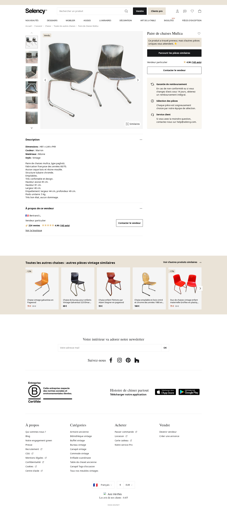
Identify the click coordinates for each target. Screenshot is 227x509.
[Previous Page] (45, 80)
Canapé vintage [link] (78, 449)
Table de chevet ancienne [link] (83, 462)
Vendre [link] (140, 11)
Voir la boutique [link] (33, 230)
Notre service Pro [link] (123, 444)
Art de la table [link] (148, 20)
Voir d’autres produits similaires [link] (180, 262)
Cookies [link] (31, 466)
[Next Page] (137, 80)
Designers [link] (52, 20)
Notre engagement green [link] (38, 440)
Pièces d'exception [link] (192, 20)
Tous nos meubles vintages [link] (84, 470)
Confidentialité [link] (34, 462)
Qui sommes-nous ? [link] (35, 431)
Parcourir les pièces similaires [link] (174, 52)
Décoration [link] (126, 20)
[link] (36, 11)
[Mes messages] (185, 11)
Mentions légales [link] (36, 457)
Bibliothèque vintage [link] (81, 436)
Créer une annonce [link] (169, 436)
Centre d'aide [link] (34, 470)
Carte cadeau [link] (123, 440)
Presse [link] (28, 444)
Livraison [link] (121, 436)
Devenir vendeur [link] (168, 431)
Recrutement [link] (34, 449)
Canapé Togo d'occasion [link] (82, 466)
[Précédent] (32, 33)
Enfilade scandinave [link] (80, 457)
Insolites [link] (169, 19)
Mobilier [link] (70, 20)
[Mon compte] (177, 11)
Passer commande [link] (126, 431)
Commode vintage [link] (79, 453)
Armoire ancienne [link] (79, 431)
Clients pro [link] (157, 11)
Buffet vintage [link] (77, 440)
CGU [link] (29, 453)
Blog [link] (27, 436)
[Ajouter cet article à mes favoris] (199, 33)
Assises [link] (87, 20)
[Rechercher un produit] (126, 11)
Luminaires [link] (105, 20)
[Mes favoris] (192, 11)
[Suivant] (32, 128)
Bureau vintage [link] (78, 444)
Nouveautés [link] (31, 20)
